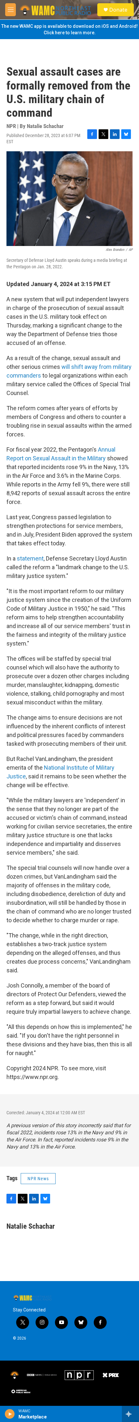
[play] (10, 1414)
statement (30, 558)
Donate (118, 10)
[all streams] (130, 1414)
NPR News (38, 1178)
